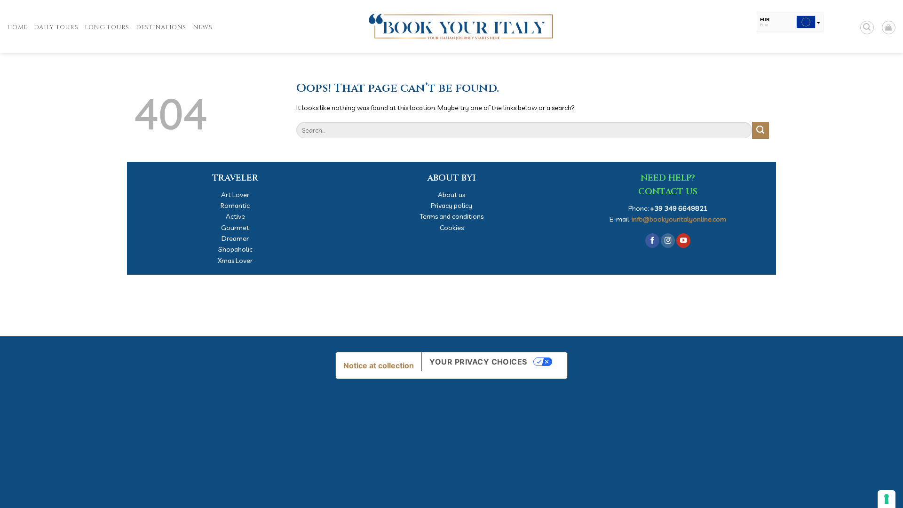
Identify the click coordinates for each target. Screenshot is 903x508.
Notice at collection (378, 365)
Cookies (452, 227)
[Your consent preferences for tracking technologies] (886, 499)
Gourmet (235, 227)
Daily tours (56, 27)
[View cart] (888, 27)
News (202, 27)
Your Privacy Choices (478, 361)
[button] (867, 27)
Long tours (107, 27)
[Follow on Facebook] (652, 240)
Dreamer (235, 238)
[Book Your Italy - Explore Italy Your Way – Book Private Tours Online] (451, 26)
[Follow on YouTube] (683, 240)
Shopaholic (235, 249)
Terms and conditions (451, 216)
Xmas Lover (235, 260)
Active (235, 216)
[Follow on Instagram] (668, 240)
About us (451, 194)
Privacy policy (451, 205)
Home (17, 27)
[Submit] (760, 130)
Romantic (235, 205)
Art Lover (235, 194)
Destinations (161, 27)
